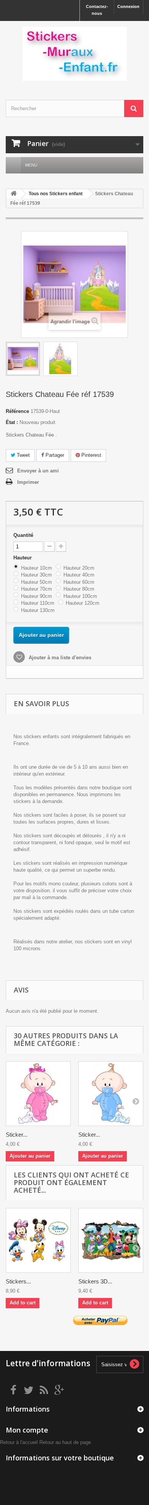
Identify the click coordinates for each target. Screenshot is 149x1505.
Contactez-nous (97, 10)
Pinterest (90, 455)
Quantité (23, 535)
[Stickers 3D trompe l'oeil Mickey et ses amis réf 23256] (110, 1240)
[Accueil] (13, 165)
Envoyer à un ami (38, 471)
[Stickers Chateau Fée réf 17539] (23, 359)
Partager (54, 455)
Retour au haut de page (65, 1442)
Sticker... (17, 1134)
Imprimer (28, 482)
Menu (31, 165)
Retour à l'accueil (19, 1442)
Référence (17, 411)
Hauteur (23, 558)
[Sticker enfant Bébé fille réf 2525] (38, 1093)
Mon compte (27, 1429)
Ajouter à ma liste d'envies (59, 657)
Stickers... (18, 1281)
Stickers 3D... (95, 1281)
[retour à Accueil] (13, 194)
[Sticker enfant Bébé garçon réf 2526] (110, 1093)
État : (12, 422)
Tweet (22, 455)
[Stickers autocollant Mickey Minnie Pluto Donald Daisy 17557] (38, 1240)
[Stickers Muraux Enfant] (74, 54)
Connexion (128, 6)
